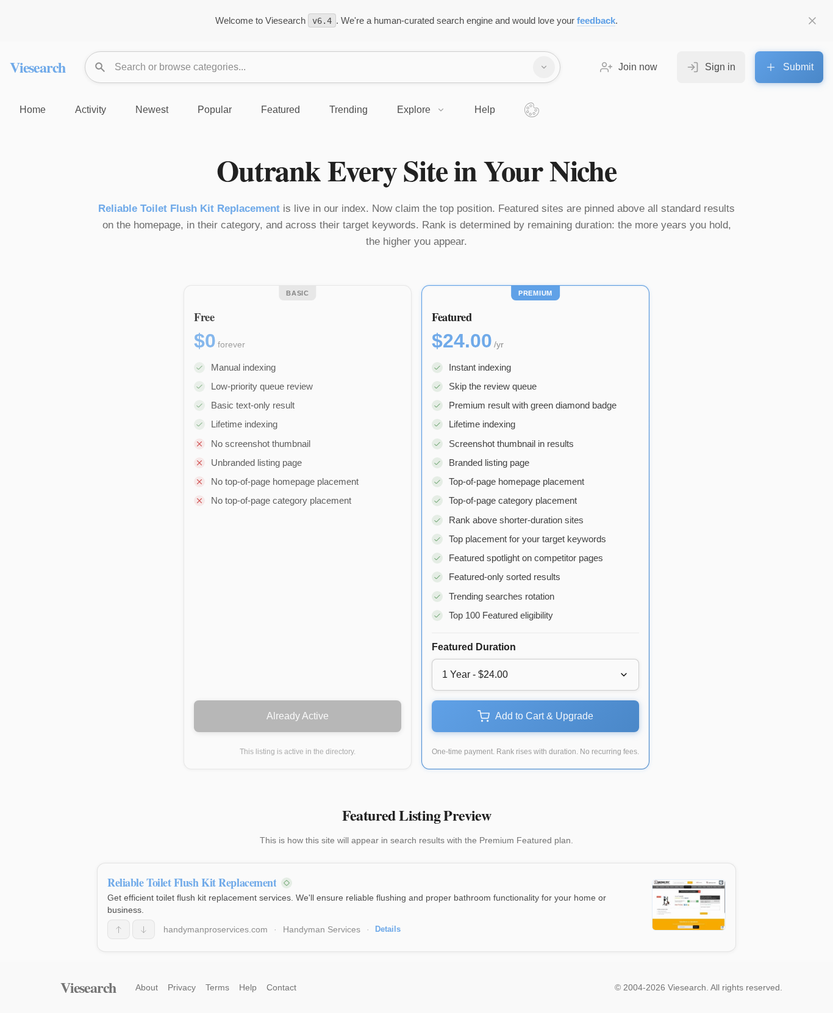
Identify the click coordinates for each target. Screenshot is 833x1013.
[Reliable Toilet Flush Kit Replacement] (689, 905)
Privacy (182, 987)
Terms (217, 987)
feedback (596, 20)
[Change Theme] (532, 110)
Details (388, 929)
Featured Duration (474, 647)
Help (248, 987)
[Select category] (544, 67)
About (146, 987)
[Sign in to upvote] (118, 929)
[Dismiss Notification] (812, 21)
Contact (281, 987)
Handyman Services (321, 929)
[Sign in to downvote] (143, 929)
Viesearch (37, 67)
